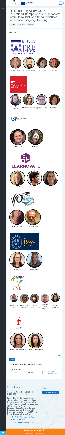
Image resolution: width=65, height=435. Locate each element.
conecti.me (40, 433)
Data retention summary (53, 389)
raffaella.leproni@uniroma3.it (22, 422)
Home (13, 24)
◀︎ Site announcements (16, 373)
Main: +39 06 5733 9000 (20, 420)
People (30, 24)
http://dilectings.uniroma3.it (22, 417)
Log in (61, 3)
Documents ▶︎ (52, 374)
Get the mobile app (51, 393)
